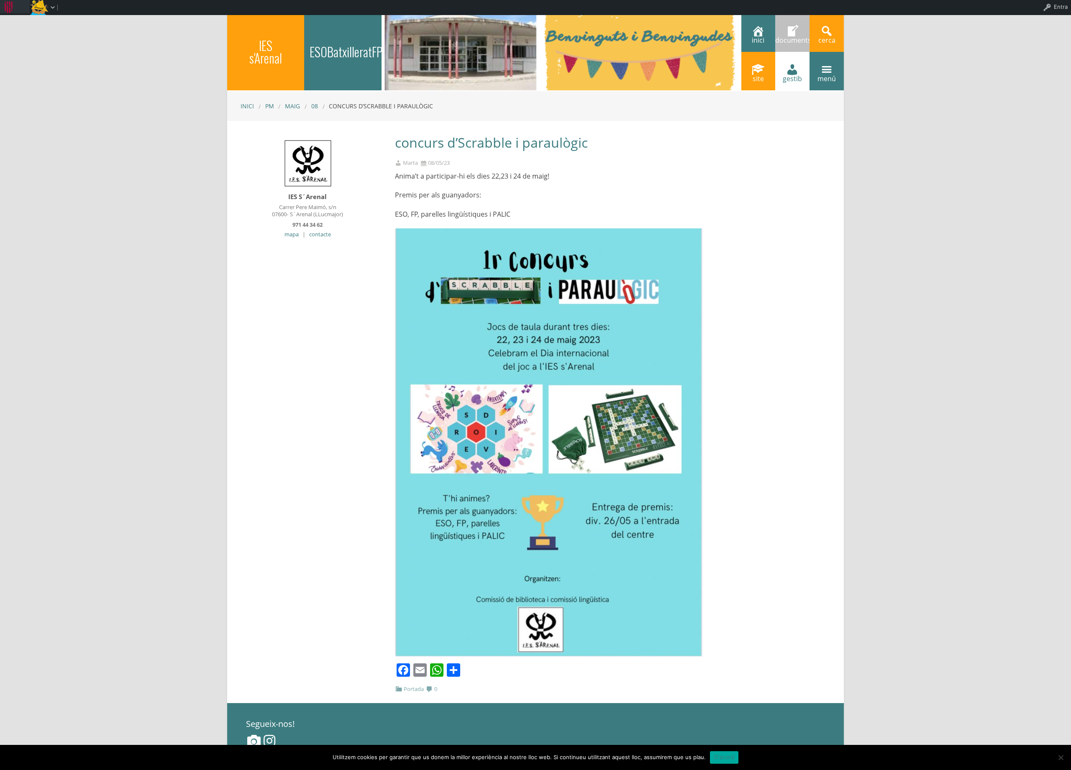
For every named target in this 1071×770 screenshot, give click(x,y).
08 (314, 106)
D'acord (724, 757)
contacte (320, 234)
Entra (1061, 6)
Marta (410, 163)
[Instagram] (269, 740)
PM (269, 106)
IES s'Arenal (265, 51)
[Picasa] (254, 740)
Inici (247, 106)
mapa (291, 234)
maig (292, 106)
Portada (414, 689)
